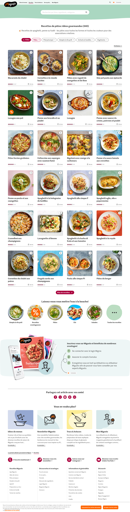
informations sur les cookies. (12, 510)
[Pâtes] (55, 315)
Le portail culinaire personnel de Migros (19, 452)
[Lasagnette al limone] (50, 228)
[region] (65, 507)
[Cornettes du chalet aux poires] (21, 269)
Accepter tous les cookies (110, 507)
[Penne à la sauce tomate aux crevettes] (109, 148)
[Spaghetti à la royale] (109, 228)
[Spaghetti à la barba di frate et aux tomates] (80, 228)
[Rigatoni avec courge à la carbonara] (80, 148)
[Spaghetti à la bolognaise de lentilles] (50, 188)
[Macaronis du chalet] (21, 68)
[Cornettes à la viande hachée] (50, 68)
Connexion (118, 2)
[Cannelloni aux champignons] (21, 228)
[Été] (75, 315)
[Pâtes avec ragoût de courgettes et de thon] (80, 68)
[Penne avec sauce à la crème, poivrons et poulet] (109, 108)
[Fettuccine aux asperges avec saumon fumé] (50, 148)
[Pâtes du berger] (109, 269)
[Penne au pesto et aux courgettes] (21, 188)
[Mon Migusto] (109, 428)
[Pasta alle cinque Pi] (80, 269)
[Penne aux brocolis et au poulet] (50, 108)
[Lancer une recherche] (110, 2)
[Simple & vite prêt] (16, 315)
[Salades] (94, 315)
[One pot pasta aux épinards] (109, 68)
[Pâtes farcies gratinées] (21, 148)
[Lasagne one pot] (21, 108)
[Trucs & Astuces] (79, 428)
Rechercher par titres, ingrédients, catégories (65, 12)
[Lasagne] (80, 108)
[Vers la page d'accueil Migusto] (10, 3)
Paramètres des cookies (75, 493)
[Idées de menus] (20, 428)
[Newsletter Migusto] (50, 428)
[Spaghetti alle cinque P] (80, 188)
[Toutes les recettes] (114, 315)
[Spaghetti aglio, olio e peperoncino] (109, 188)
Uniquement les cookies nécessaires (91, 507)
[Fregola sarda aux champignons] (50, 269)
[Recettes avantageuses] (35, 315)
